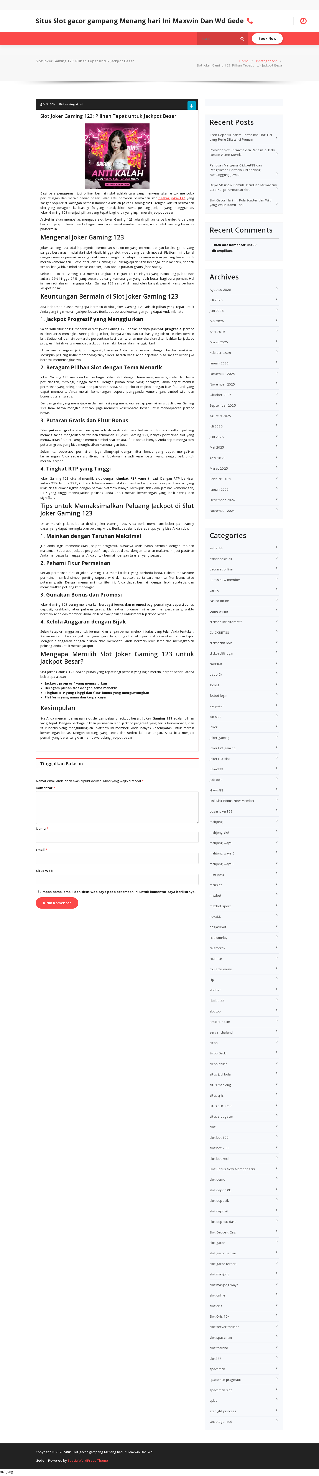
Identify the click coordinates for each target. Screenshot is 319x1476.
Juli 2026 (216, 300)
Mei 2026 (217, 321)
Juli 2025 (216, 426)
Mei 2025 (217, 447)
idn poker (217, 706)
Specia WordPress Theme (88, 1460)
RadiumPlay (218, 937)
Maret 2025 (219, 468)
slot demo (217, 1179)
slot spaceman (221, 1337)
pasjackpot (218, 927)
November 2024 (222, 510)
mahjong (216, 821)
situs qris (217, 1095)
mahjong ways (221, 843)
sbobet (215, 990)
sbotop (215, 1011)
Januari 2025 (219, 489)
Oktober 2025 (220, 394)
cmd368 (216, 664)
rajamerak (217, 948)
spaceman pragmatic (226, 1379)
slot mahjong (219, 1274)
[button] (242, 38)
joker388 (217, 769)
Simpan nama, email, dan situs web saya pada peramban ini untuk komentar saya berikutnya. (117, 891)
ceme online (219, 611)
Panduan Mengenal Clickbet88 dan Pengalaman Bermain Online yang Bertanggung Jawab (236, 170)
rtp (212, 979)
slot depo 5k (219, 1200)
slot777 (215, 1358)
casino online (219, 600)
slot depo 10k (220, 1190)
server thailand (221, 1032)
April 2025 (217, 458)
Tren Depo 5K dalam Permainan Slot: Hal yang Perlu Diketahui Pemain (241, 137)
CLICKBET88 (219, 632)
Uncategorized (266, 61)
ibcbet (214, 685)
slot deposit (219, 1211)
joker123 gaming (222, 748)
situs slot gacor (221, 1116)
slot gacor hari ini (223, 1253)
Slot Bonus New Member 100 (232, 1169)
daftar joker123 (172, 198)
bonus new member (225, 579)
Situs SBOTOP (221, 1106)
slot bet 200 (219, 1148)
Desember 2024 (222, 500)
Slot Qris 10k (219, 1316)
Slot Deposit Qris (223, 1232)
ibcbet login (218, 695)
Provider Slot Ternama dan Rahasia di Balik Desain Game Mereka (242, 152)
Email (41, 849)
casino (214, 590)
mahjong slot (219, 832)
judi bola (216, 779)
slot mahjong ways (224, 1285)
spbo (213, 1400)
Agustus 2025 (220, 416)
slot (212, 1127)
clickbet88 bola (221, 643)
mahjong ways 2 (222, 853)
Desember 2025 (222, 373)
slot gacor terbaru (224, 1264)
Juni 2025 (217, 437)
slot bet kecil (219, 1158)
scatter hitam (220, 1021)
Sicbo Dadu (218, 1053)
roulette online (221, 969)
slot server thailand (224, 1327)
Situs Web (44, 870)
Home (244, 61)
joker (213, 727)
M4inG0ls (49, 104)
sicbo (214, 1043)
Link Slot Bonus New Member (232, 800)
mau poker (218, 874)
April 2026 (217, 331)
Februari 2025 (220, 479)
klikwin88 (216, 790)
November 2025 (222, 384)
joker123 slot (220, 758)
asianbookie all (221, 559)
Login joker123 (221, 811)
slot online (217, 1295)
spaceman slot (221, 1390)
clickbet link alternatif (226, 622)
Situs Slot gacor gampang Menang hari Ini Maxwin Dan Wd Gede (140, 21)
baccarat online (221, 569)
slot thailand (219, 1348)
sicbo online (218, 1064)
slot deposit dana (223, 1221)
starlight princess (223, 1411)
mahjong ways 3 (222, 864)
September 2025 (223, 405)
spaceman (217, 1369)
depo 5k (216, 674)
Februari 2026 (220, 352)
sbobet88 (217, 1000)
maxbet (215, 895)
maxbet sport (220, 906)
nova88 (215, 916)
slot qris (216, 1306)
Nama (42, 828)
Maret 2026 (219, 342)
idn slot (215, 716)
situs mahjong (220, 1085)
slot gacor (217, 1242)
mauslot (216, 885)
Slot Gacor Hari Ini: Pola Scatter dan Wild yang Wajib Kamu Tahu (240, 202)
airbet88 (216, 548)
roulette (216, 958)
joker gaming (219, 737)
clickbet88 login (221, 653)
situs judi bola (220, 1074)
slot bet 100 (219, 1137)
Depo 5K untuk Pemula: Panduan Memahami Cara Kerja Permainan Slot (243, 187)
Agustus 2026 (220, 289)
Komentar (45, 788)
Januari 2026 (219, 363)
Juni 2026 (217, 310)
